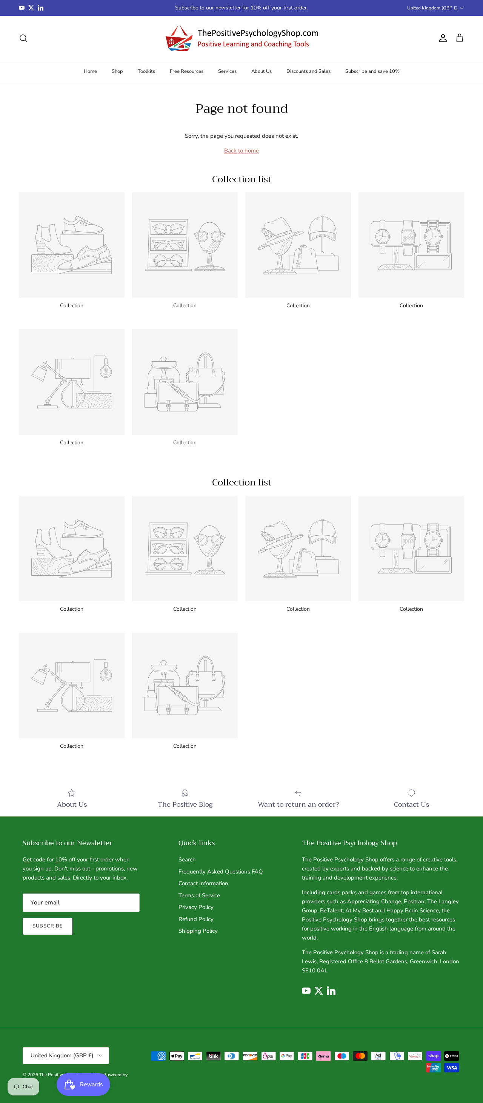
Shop (117, 71)
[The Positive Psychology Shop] (241, 38)
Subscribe (47, 926)
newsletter (228, 7)
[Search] (23, 38)
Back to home (241, 150)
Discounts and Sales (308, 71)
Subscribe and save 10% (372, 71)
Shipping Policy (198, 931)
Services (227, 71)
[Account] (441, 38)
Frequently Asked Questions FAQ (220, 871)
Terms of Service (199, 895)
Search (187, 859)
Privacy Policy (196, 907)
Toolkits (146, 71)
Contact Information (203, 883)
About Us (261, 71)
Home (90, 71)
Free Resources (186, 71)
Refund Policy (196, 919)
